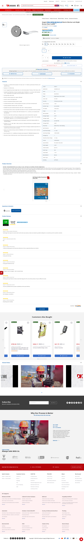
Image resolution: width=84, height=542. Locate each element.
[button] (2, 5)
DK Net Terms (63, 1)
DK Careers (64, 480)
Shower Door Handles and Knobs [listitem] (48, 500)
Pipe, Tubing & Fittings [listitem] (66, 514)
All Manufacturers (34, 478)
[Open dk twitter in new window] (70, 403)
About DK (45, 1)
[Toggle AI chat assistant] (1, 272)
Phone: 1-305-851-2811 (6, 476)
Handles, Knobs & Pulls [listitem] (26, 498)
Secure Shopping (19, 484)
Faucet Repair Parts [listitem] (66, 512)
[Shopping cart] (81, 5)
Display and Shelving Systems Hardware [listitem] (69, 498)
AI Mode (56, 5)
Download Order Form (35, 484)
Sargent (55, 25)
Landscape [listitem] (44, 529)
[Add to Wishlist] (6, 322)
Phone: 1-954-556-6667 (6, 478)
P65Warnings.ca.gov (51, 78)
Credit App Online (34, 488)
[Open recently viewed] (72, 5)
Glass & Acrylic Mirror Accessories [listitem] (8, 529)
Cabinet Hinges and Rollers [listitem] (27, 500)
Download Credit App (35, 486)
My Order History (78, 478)
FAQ (17, 482)
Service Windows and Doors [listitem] (67, 500)
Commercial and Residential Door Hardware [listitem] (10, 502)
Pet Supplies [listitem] (44, 525)
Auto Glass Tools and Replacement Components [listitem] (11, 512)
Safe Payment (43, 73)
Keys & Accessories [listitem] (45, 514)
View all (3, 504)
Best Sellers (28, 10)
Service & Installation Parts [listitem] (27, 527)
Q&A (17, 486)
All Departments (34, 476)
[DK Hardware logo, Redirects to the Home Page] (11, 5)
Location (63, 478)
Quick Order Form (71, 1)
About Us (63, 476)
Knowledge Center (65, 486)
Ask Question (72, 73)
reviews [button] (50, 29)
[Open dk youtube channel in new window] (67, 403)
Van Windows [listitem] (4, 516)
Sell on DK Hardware (65, 484)
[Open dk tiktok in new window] (79, 403)
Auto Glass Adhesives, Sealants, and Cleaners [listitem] (10, 514)
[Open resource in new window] (41, 192)
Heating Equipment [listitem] (25, 525)
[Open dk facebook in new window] (72, 403)
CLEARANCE (76, 10)
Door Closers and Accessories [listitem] (7, 500)
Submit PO (57, 1)
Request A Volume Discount (37, 10)
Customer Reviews (65, 482)
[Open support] (81, 539)
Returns (17, 478)
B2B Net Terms (14, 73)
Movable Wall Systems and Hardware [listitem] (49, 516)
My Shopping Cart (78, 480)
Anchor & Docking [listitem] (65, 529)
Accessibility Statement (51, 480)
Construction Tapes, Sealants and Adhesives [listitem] (30, 512)
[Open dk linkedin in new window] (76, 403)
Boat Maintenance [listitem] (65, 525)
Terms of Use (49, 478)
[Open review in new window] (75, 306)
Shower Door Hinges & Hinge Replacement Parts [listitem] (51, 502)
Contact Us (18, 476)
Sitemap (63, 488)
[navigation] (58, 10)
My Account (77, 476)
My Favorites (77, 482)
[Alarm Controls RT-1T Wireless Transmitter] (63, 330)
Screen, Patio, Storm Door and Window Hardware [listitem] (11, 498)
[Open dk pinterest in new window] (81, 403)
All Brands (33, 480)
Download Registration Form (36, 482)
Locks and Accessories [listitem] (46, 512)
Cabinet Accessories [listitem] (26, 502)
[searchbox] (40, 6)
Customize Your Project (20, 10)
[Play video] (42, 376)
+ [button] (47, 58)
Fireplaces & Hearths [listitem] (26, 529)
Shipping (18, 480)
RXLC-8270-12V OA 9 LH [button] (54, 22)
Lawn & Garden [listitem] (45, 527)
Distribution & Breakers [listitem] (6, 527)
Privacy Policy (49, 476)
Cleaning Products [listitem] (25, 514)
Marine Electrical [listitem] (65, 527)
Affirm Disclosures (50, 482)
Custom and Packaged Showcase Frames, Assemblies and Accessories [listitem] (70, 503)
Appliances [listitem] (64, 516)
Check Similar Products (38, 14)
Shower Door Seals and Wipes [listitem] (48, 498)
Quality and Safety (5, 449)
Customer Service (57, 10)
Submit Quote (51, 1)
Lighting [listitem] (3, 525)
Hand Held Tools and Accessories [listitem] (28, 516)
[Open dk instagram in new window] (74, 403)
